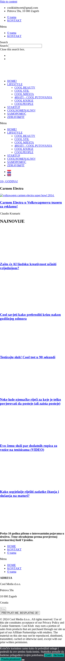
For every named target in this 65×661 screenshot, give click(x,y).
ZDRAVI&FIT (16, 117)
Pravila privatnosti (10, 659)
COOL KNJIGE (23, 100)
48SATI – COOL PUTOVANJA (33, 97)
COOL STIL (21, 90)
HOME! (12, 81)
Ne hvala (58, 655)
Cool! (48, 655)
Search (4, 45)
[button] (32, 26)
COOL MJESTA (24, 94)
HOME (11, 546)
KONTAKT (14, 20)
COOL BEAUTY (24, 87)
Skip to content (8, 1)
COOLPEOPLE (23, 103)
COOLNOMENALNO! (21, 110)
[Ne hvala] (23, 659)
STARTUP (13, 107)
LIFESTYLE (15, 84)
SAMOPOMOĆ (16, 113)
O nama (11, 17)
